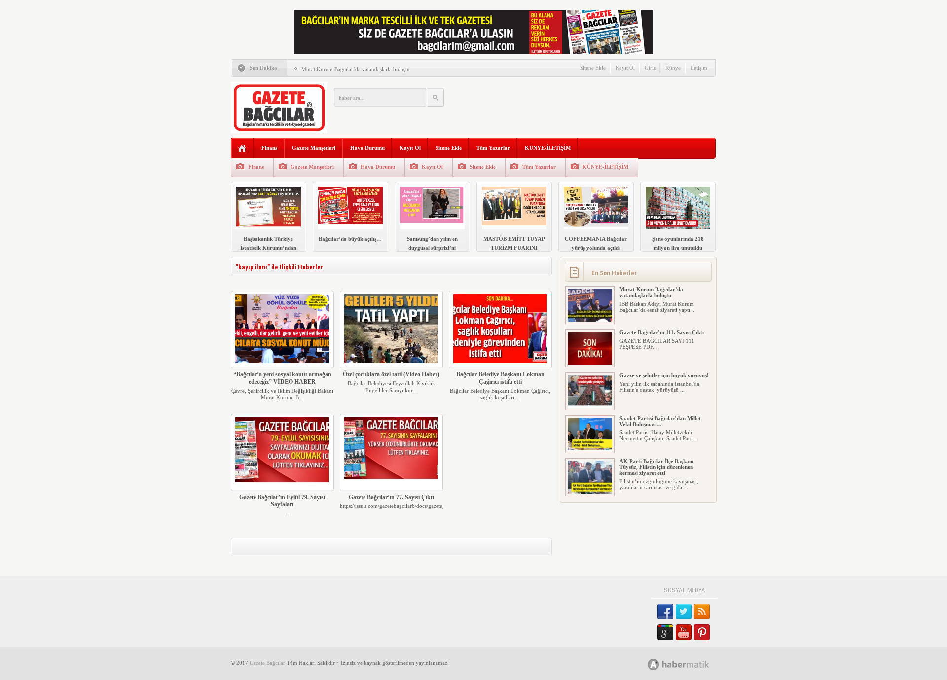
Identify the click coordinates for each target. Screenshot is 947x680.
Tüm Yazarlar (493, 148)
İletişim (699, 68)
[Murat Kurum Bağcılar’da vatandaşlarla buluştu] (590, 320)
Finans (269, 148)
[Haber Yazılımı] (689, 664)
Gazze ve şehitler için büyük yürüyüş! (664, 375)
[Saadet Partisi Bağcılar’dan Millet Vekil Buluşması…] (590, 448)
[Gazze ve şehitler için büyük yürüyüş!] (590, 405)
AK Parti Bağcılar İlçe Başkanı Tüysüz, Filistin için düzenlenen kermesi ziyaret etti (656, 467)
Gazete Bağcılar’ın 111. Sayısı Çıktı (661, 332)
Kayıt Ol (625, 68)
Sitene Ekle (593, 68)
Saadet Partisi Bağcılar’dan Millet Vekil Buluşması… (660, 421)
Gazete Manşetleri (313, 148)
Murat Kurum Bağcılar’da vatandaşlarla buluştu (355, 69)
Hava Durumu (367, 148)
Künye (673, 68)
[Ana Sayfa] (242, 148)
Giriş (650, 68)
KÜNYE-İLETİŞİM (548, 148)
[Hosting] (653, 664)
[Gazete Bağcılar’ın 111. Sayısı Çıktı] (590, 362)
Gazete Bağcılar (267, 663)
